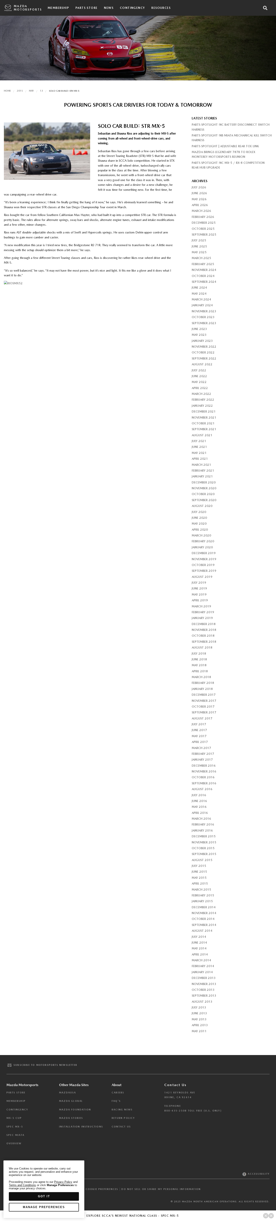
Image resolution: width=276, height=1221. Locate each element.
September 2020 (204, 500)
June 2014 (199, 942)
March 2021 (201, 464)
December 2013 (204, 978)
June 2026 (199, 193)
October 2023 (203, 317)
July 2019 (199, 582)
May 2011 (199, 1031)
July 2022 (199, 370)
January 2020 (202, 547)
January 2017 (202, 759)
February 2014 (203, 966)
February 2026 (203, 217)
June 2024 (199, 287)
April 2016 (200, 813)
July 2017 (199, 724)
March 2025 (201, 258)
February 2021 (203, 470)
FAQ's (116, 1101)
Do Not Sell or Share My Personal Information (161, 1189)
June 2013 (199, 1013)
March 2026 (201, 211)
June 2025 (199, 246)
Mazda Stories (71, 1118)
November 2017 (204, 700)
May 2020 (199, 523)
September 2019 (204, 570)
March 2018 (201, 677)
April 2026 (200, 205)
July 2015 (199, 866)
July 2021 (199, 441)
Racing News (122, 1109)
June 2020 (199, 517)
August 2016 (202, 789)
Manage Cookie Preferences (94, 1189)
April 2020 (200, 529)
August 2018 (202, 647)
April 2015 (200, 883)
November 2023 (204, 311)
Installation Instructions (81, 1126)
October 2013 (203, 989)
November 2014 (204, 913)
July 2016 (199, 795)
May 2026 (199, 199)
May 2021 (199, 453)
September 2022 (204, 358)
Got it (44, 1196)
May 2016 (199, 806)
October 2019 (203, 565)
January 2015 (202, 901)
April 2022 (200, 388)
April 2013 (200, 1025)
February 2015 (203, 895)
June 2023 (199, 329)
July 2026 (199, 187)
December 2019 (204, 553)
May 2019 (199, 594)
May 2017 (199, 736)
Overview (14, 1143)
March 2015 (201, 889)
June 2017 (199, 730)
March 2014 (201, 960)
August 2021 (202, 435)
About (116, 1085)
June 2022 (199, 376)
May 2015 (199, 877)
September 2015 (204, 854)
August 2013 (202, 1001)
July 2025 (199, 240)
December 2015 (204, 836)
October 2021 (203, 423)
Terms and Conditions (22, 1185)
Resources (161, 7)
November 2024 (204, 270)
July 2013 (199, 1007)
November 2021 (204, 417)
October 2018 (203, 635)
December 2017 (204, 694)
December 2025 (204, 222)
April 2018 (200, 671)
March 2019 (201, 606)
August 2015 (202, 860)
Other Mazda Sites (74, 1085)
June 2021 (199, 447)
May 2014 (199, 948)
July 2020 (199, 512)
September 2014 (204, 925)
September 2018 (204, 641)
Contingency (132, 7)
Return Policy (123, 1118)
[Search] (265, 8)
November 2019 (204, 559)
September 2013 (204, 995)
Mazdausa (67, 1092)
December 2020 (204, 482)
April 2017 (200, 742)
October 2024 (203, 276)
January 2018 (202, 689)
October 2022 (203, 352)
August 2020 (202, 506)
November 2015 (204, 842)
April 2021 (200, 458)
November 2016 (204, 771)
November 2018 (204, 630)
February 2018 (203, 683)
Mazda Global (71, 1101)
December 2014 (204, 907)
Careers (118, 1092)
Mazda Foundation (75, 1109)
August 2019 (202, 576)
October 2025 (203, 228)
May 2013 (199, 1019)
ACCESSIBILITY (258, 1174)
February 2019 (203, 612)
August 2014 (202, 930)
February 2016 (203, 824)
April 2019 (200, 600)
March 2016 (201, 818)
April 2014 (200, 954)
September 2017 (204, 712)
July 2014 (199, 936)
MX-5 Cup (14, 1118)
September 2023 (204, 323)
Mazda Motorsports (28, 8)
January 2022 (202, 405)
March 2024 (201, 299)
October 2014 (203, 919)
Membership (58, 7)
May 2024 (199, 293)
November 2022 (204, 346)
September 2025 (204, 234)
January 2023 (202, 340)
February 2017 (203, 753)
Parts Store (86, 7)
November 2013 (204, 984)
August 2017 (202, 718)
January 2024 (202, 305)
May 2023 (199, 334)
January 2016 (202, 830)
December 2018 (204, 624)
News (108, 7)
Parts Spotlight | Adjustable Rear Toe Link (225, 146)
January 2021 (202, 476)
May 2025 (199, 252)
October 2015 (203, 848)
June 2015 (199, 871)
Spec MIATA (15, 1135)
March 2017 (201, 748)
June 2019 (199, 588)
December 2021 (204, 411)
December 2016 (204, 765)
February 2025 (203, 264)
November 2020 (204, 488)
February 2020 (203, 541)
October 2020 (203, 494)
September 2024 (204, 281)
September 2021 (204, 429)
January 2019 (202, 618)
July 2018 (199, 653)
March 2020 (201, 535)
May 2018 (199, 665)
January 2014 (202, 972)
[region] (43, 1189)
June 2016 (199, 801)
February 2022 (203, 399)
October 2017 (203, 706)
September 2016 (204, 783)
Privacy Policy (63, 1181)
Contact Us (121, 1126)
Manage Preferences (44, 1207)
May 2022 (199, 382)
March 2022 (201, 394)
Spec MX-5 (14, 1126)
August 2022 (202, 364)
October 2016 (203, 777)
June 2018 (199, 659)
